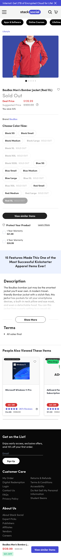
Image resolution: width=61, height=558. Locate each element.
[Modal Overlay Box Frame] (30, 279)
